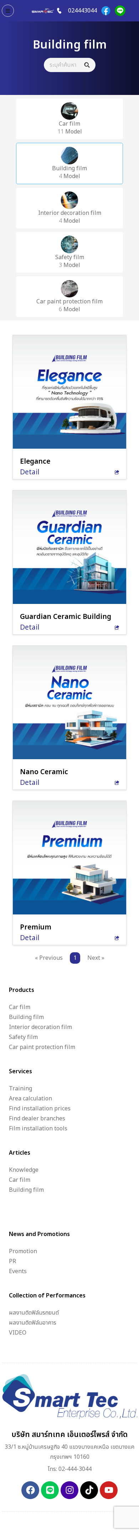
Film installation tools (38, 1128)
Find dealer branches (37, 1118)
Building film (26, 1017)
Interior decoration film (40, 1027)
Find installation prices (40, 1108)
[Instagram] (69, 1490)
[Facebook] (106, 10)
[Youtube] (109, 1490)
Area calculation (30, 1098)
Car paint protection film (42, 1047)
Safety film (23, 1037)
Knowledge (23, 1170)
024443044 (82, 10)
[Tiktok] (89, 1490)
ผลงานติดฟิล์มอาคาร (32, 1322)
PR (12, 1261)
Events (18, 1271)
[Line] (120, 10)
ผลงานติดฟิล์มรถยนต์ (34, 1312)
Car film (19, 1007)
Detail (29, 472)
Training (20, 1088)
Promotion (23, 1251)
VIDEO (17, 1332)
